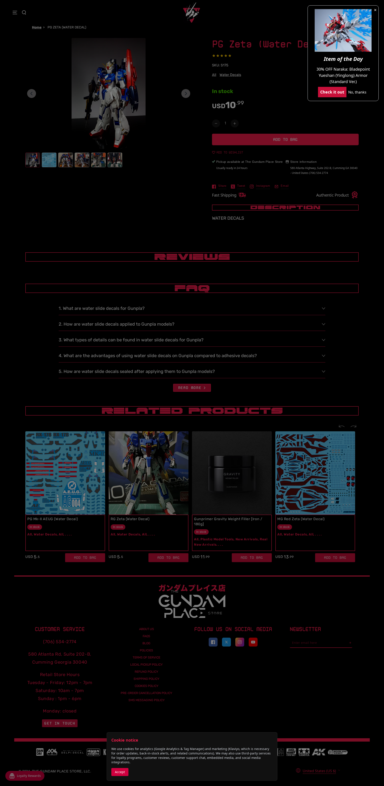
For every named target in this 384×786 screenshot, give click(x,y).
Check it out (332, 92)
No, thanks (357, 92)
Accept (120, 772)
